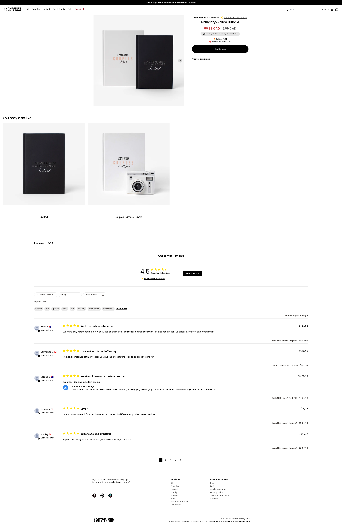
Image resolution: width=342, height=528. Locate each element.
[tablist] (171, 243)
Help (212, 483)
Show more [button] (121, 308)
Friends (174, 495)
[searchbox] (45, 294)
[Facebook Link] (94, 496)
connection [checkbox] (94, 308)
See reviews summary (235, 17)
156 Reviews (213, 17)
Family (174, 492)
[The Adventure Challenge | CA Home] (13, 9)
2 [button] (165, 460)
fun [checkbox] (47, 308)
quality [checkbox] (56, 308)
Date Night (80, 9)
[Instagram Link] (102, 496)
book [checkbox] (65, 308)
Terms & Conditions (219, 495)
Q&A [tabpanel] (50, 243)
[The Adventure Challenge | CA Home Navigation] (118, 520)
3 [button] (170, 460)
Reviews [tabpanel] (39, 243)
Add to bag (220, 49)
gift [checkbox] (72, 308)
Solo (70, 9)
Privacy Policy (216, 492)
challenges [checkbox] (108, 308)
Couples (36, 9)
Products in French (180, 501)
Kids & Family (59, 9)
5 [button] (180, 460)
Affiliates (214, 498)
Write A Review (192, 273)
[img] (195, 17)
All (28, 9)
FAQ (212, 486)
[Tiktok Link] (110, 496)
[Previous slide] (97, 60)
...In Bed (46, 9)
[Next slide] (180, 60)
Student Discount (218, 489)
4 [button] (175, 460)
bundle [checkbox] (38, 308)
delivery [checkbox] (81, 308)
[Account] (332, 9)
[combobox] (70, 294)
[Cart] (336, 9)
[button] (300, 340)
